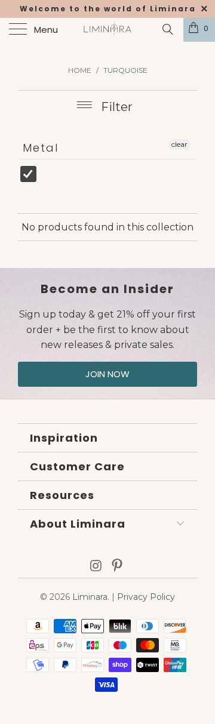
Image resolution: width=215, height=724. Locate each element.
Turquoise (56, 180)
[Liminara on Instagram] (96, 567)
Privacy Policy (146, 596)
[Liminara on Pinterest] (118, 567)
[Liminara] (107, 30)
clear (179, 144)
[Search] (167, 29)
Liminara (90, 596)
